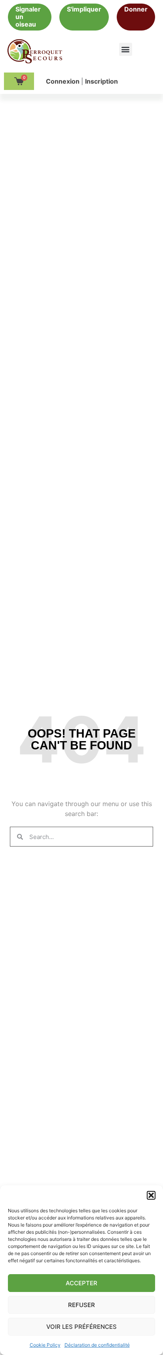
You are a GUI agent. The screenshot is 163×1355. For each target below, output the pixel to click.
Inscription (101, 81)
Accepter (81, 1283)
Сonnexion (63, 81)
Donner (136, 9)
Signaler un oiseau (28, 16)
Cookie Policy (45, 1345)
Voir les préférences (81, 1326)
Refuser (81, 1305)
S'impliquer (84, 9)
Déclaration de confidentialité (97, 1345)
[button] (151, 1195)
